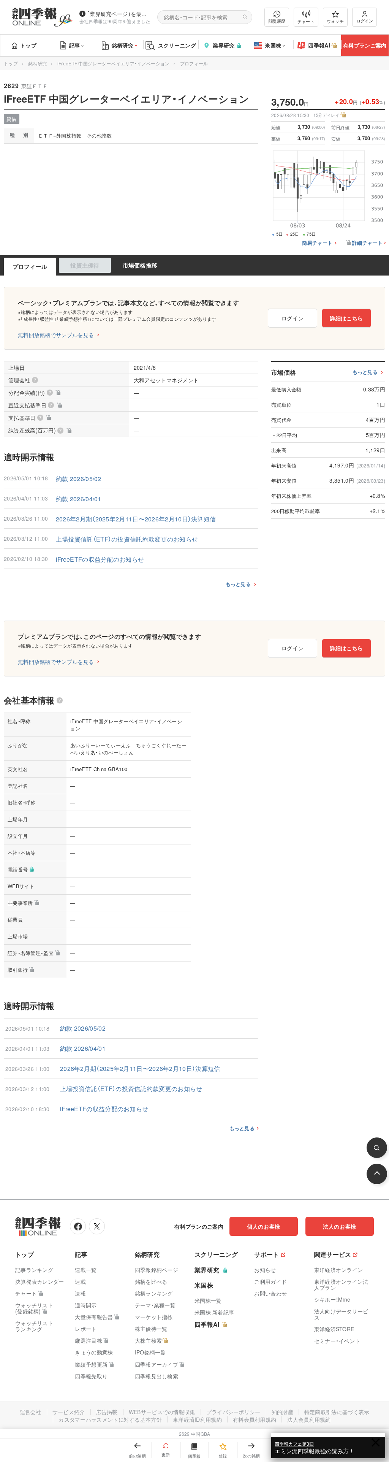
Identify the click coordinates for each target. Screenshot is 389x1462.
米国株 (273, 45)
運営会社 (30, 1412)
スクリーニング (177, 45)
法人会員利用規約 (308, 1419)
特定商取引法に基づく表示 (337, 1412)
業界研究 (223, 45)
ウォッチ (335, 21)
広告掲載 (107, 1412)
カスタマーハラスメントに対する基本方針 (110, 1419)
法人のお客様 (339, 1226)
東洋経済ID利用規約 (197, 1419)
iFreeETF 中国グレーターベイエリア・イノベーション (113, 63)
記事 (74, 45)
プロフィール (30, 266)
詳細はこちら (346, 318)
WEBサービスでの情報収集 (162, 1412)
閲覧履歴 (277, 21)
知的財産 (282, 1412)
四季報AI (319, 45)
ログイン (364, 20)
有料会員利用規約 (254, 1419)
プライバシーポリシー (233, 1412)
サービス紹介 (68, 1412)
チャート (306, 21)
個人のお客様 (263, 1226)
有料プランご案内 (364, 45)
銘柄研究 (122, 45)
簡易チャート (317, 243)
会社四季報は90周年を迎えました (114, 21)
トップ (28, 45)
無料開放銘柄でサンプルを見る (56, 335)
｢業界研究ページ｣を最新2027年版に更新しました (119, 14)
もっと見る (238, 583)
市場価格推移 (140, 265)
